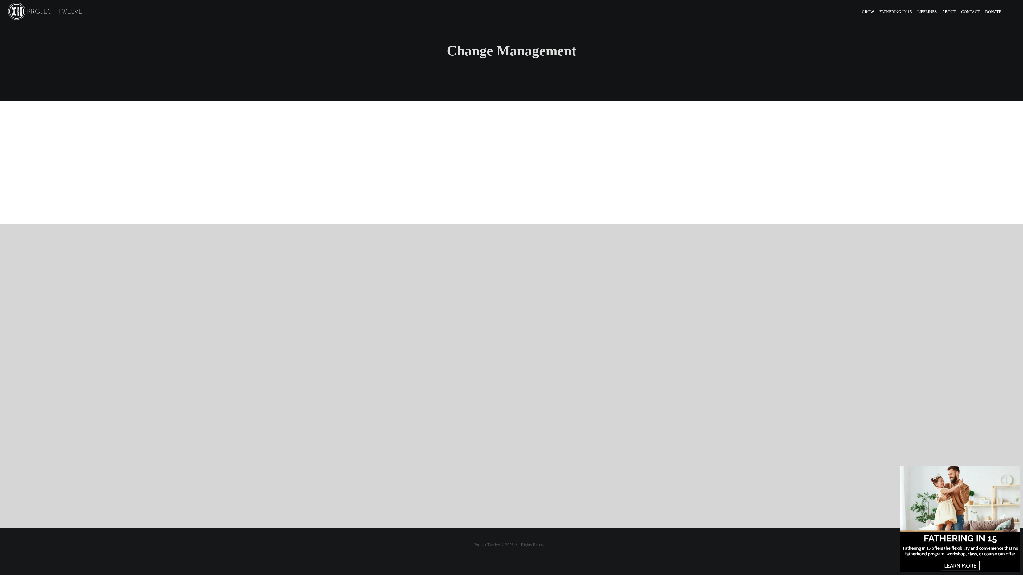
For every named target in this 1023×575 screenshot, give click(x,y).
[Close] (1015, 470)
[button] (1008, 11)
